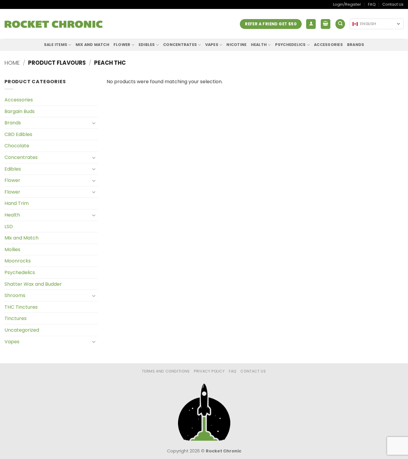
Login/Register (347, 4)
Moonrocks (17, 260)
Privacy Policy (209, 371)
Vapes (211, 44)
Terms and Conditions (166, 371)
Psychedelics (290, 44)
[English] (355, 24)
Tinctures (15, 318)
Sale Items (56, 44)
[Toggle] (94, 122)
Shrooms (14, 295)
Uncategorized (21, 330)
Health (259, 44)
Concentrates (180, 44)
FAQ (372, 4)
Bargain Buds (19, 111)
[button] (311, 24)
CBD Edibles (18, 134)
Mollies (12, 249)
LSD (8, 226)
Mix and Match (92, 44)
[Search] (340, 24)
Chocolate (16, 145)
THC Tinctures (21, 307)
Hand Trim (16, 203)
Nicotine (236, 44)
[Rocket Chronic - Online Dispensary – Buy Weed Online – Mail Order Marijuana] (53, 24)
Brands (355, 44)
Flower (122, 44)
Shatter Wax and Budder (33, 284)
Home (12, 63)
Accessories (328, 44)
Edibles (147, 44)
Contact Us (393, 4)
